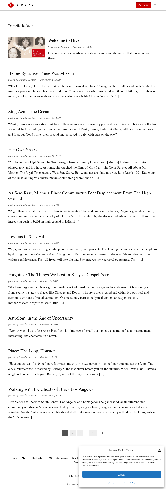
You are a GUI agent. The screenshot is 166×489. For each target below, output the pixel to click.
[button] (159, 450)
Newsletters (77, 457)
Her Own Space (22, 149)
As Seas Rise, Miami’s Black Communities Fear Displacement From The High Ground (79, 195)
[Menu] (155, 5)
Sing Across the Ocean (28, 111)
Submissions (62, 457)
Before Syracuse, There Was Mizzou (41, 73)
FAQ (50, 457)
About (24, 457)
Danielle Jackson (60, 46)
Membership (37, 457)
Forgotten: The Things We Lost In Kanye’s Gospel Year (58, 274)
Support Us (143, 5)
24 (93, 433)
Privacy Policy (129, 482)
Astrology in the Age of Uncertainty (40, 318)
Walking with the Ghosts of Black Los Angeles (50, 389)
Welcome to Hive (63, 40)
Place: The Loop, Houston (32, 351)
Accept (121, 474)
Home (14, 457)
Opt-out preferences (114, 482)
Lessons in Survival (26, 236)
